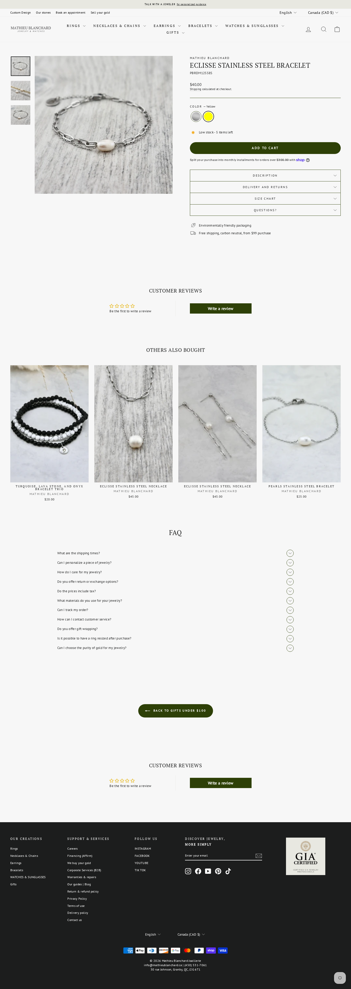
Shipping (195, 89)
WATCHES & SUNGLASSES (252, 25)
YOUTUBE (141, 863)
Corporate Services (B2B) (84, 870)
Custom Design (20, 12)
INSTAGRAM (143, 848)
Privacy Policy (77, 898)
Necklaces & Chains (117, 25)
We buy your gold (79, 863)
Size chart (265, 198)
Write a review (221, 308)
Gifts (174, 32)
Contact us (74, 920)
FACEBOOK (142, 856)
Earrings (165, 25)
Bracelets (201, 25)
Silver (196, 116)
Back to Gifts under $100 (179, 710)
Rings (74, 25)
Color (202, 106)
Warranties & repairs (81, 877)
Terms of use (76, 906)
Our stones (43, 12)
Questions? (265, 210)
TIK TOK (140, 870)
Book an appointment (70, 12)
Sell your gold (100, 12)
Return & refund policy (83, 891)
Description (265, 175)
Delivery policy (77, 913)
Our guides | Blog (79, 884)
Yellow (208, 116)
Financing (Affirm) (79, 856)
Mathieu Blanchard (210, 58)
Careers (72, 848)
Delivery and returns (265, 187)
